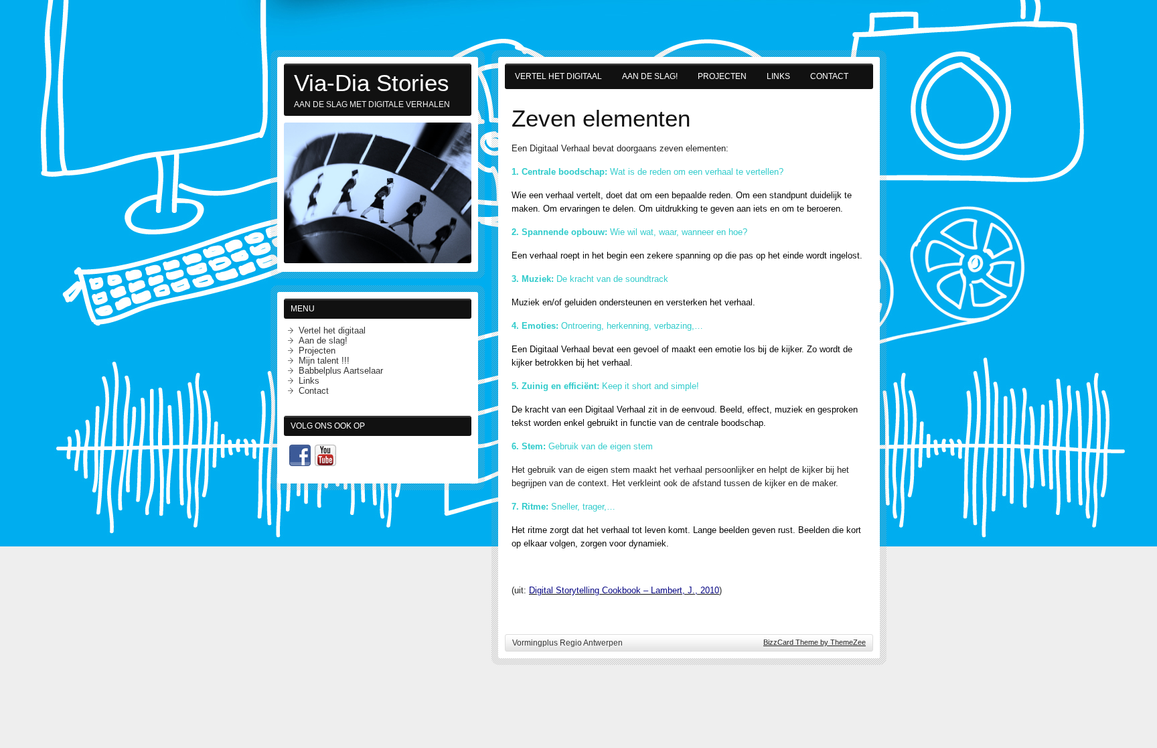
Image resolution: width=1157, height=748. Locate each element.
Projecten (722, 76)
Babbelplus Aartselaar (341, 371)
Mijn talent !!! (324, 361)
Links (778, 76)
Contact (829, 76)
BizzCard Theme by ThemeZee (814, 642)
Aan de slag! (650, 76)
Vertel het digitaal (558, 76)
